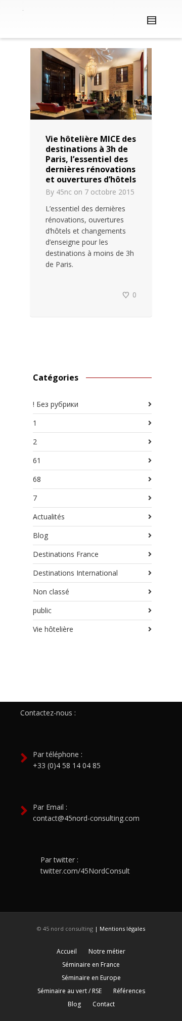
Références (129, 991)
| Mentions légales (120, 928)
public (42, 610)
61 (37, 460)
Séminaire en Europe (91, 977)
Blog (40, 535)
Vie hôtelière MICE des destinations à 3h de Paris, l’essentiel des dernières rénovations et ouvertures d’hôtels (91, 159)
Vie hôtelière (53, 629)
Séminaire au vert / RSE (69, 991)
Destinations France (66, 554)
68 (37, 479)
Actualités (49, 516)
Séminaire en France (91, 964)
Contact (104, 1004)
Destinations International (75, 573)
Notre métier (106, 951)
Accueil (67, 951)
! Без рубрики (55, 404)
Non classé (51, 591)
